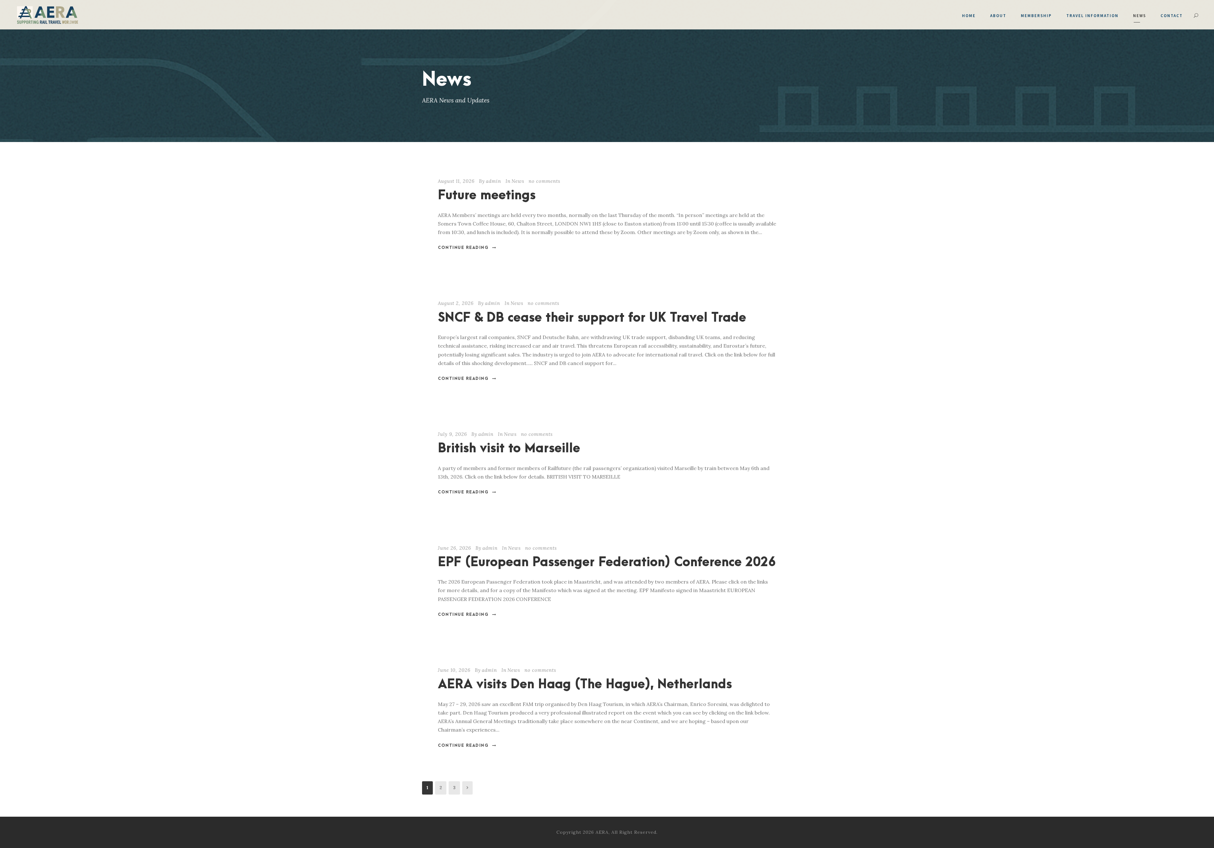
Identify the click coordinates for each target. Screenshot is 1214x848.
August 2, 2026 (456, 303)
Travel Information (1092, 15)
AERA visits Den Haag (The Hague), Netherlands (585, 684)
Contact (1172, 15)
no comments (544, 181)
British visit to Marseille (509, 448)
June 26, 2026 (454, 548)
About (998, 15)
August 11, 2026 (456, 181)
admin (493, 181)
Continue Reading (463, 247)
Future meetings (487, 195)
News (1139, 15)
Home (969, 15)
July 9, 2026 (452, 434)
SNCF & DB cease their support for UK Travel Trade (592, 318)
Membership (1036, 15)
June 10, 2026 (454, 670)
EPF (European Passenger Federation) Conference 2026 (607, 562)
